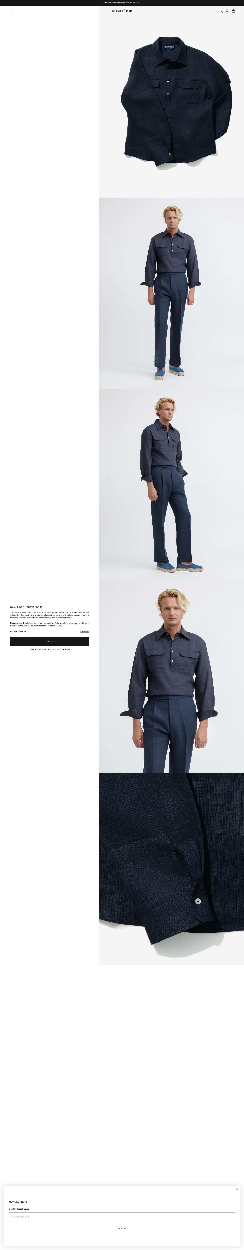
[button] (84, 631)
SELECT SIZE (49, 641)
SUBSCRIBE (122, 1228)
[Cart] (233, 11)
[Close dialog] (237, 1189)
